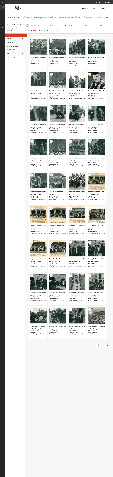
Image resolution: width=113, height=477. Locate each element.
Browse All (3, 8)
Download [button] (52, 25)
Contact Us (85, 8)
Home (3, 3)
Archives (103, 8)
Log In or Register (105, 2)
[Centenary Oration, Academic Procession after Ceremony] (77, 248)
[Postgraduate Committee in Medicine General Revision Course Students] (77, 181)
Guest (100, 2)
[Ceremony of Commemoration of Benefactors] (38, 113)
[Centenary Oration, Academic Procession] (38, 315)
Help (94, 8)
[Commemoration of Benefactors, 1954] (38, 46)
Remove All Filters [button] (12, 30)
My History (3, 18)
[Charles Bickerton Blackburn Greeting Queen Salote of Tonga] (77, 80)
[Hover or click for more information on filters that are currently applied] (17, 28)
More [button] (3, 29)
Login (3, 24)
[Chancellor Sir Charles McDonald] (96, 80)
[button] (69, 26)
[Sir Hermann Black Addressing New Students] (96, 315)
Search (2, 13)
